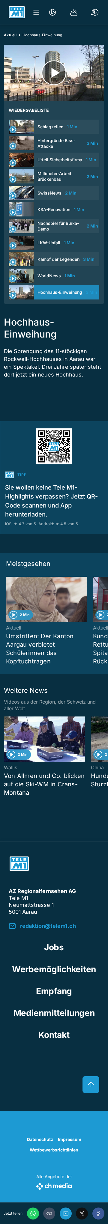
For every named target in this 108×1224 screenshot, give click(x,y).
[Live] (52, 12)
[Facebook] (98, 1214)
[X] (82, 1214)
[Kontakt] (94, 12)
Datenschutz (40, 1139)
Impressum (69, 1139)
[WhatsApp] (33, 1214)
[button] (49, 1214)
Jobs (54, 947)
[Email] (66, 1214)
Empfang (54, 991)
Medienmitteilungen (54, 1013)
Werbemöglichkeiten (54, 969)
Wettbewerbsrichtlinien (54, 1149)
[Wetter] (74, 12)
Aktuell (10, 35)
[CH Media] (54, 1185)
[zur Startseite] (16, 12)
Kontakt (53, 1035)
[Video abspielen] (54, 73)
